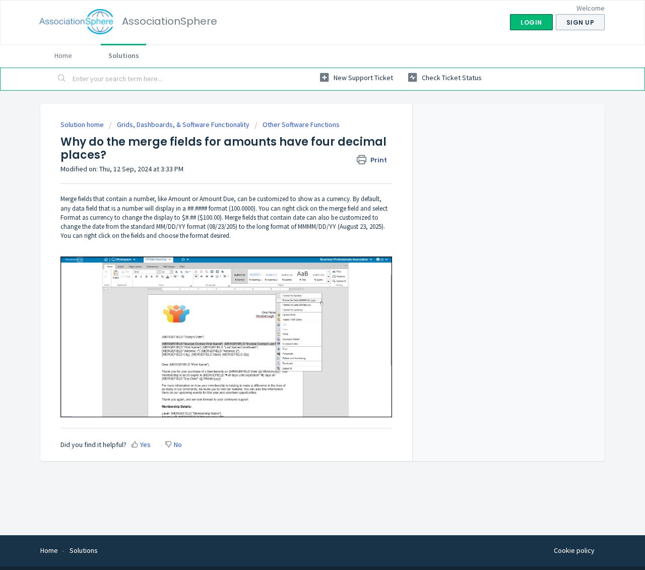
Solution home (82, 124)
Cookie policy (574, 550)
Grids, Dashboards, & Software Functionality (183, 124)
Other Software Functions (301, 124)
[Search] (62, 79)
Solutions (123, 55)
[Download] (304, 153)
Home (63, 55)
